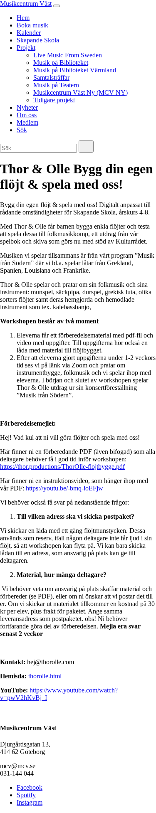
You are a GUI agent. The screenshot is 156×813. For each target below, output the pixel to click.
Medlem (27, 122)
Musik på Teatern (56, 85)
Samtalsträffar (51, 77)
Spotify (26, 794)
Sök (22, 129)
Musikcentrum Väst (26, 3)
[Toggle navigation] (56, 6)
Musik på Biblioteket (60, 62)
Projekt (26, 47)
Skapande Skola (38, 40)
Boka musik (32, 25)
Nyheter (27, 107)
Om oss (27, 114)
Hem (23, 17)
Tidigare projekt (54, 99)
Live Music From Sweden (67, 55)
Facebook (29, 787)
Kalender (29, 32)
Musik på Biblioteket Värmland (74, 70)
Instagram (29, 802)
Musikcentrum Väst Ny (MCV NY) (80, 92)
